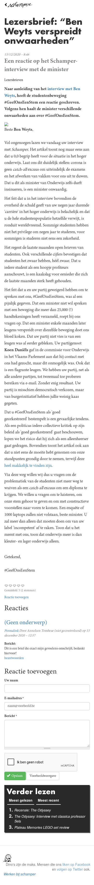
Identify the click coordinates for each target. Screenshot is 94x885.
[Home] (47, 5)
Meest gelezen (21, 800)
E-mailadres (14, 698)
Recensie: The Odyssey (32, 810)
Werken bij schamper (20, 874)
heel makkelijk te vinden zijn (28, 466)
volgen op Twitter (70, 869)
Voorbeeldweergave (43, 776)
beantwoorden (14, 658)
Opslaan (17, 776)
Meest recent (48, 800)
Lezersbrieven (13, 80)
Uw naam (11, 680)
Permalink (11, 631)
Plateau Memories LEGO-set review (41, 827)
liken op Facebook (76, 864)
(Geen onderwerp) (25, 623)
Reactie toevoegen (16, 597)
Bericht (10, 716)
